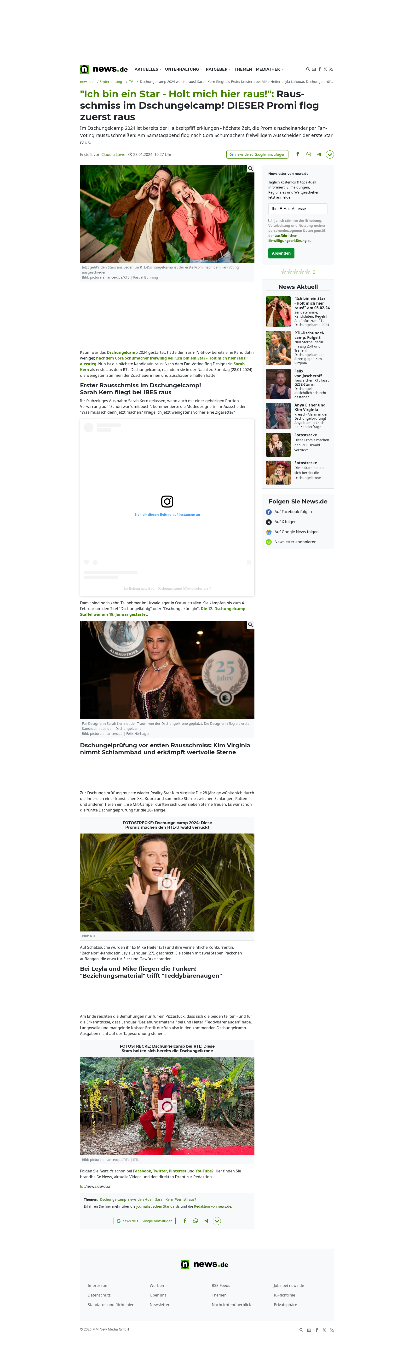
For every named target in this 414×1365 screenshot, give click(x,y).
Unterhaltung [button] (182, 69)
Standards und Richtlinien (111, 1304)
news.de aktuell (140, 1199)
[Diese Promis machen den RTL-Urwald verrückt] (167, 882)
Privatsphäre (285, 1304)
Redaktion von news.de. (213, 1206)
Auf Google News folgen (296, 531)
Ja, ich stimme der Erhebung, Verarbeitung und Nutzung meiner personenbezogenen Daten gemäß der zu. (297, 230)
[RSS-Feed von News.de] (331, 69)
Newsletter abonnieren (295, 541)
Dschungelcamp (113, 1199)
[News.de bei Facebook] (319, 69)
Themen (243, 69)
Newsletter (160, 1304)
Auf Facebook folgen (293, 511)
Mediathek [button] (268, 69)
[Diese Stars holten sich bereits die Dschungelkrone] (167, 1106)
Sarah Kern (164, 1199)
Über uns (158, 1295)
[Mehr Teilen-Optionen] (330, 154)
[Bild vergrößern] (250, 168)
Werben (157, 1285)
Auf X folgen (285, 521)
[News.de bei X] (325, 69)
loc (82, 1186)
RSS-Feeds (221, 1285)
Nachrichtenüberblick (231, 1304)
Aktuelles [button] (147, 69)
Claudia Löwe (113, 154)
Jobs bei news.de (289, 1285)
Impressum (98, 1285)
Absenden (281, 253)
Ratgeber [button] (217, 69)
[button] (257, 154)
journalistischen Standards (158, 1206)
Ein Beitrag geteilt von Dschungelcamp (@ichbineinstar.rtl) (167, 588)
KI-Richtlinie (284, 1295)
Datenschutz (99, 1295)
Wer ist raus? (185, 1199)
